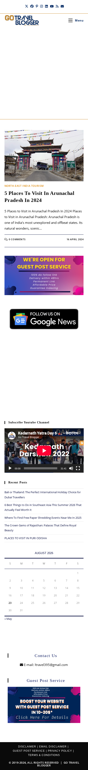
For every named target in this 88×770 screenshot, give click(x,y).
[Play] (10, 468)
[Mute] (71, 468)
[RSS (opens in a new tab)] (57, 6)
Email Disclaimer (53, 746)
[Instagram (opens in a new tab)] (41, 6)
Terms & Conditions (44, 755)
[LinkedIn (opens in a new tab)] (46, 6)
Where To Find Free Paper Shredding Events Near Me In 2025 (42, 518)
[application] (44, 450)
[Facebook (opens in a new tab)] (32, 6)
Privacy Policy (60, 750)
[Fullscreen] (78, 468)
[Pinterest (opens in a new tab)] (37, 6)
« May (8, 619)
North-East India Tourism (24, 186)
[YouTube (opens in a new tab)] (52, 6)
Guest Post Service (29, 750)
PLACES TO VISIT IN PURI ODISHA (25, 538)
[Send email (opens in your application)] (62, 6)
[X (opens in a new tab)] (26, 6)
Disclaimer (27, 746)
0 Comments (17, 239)
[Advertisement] (44, 73)
